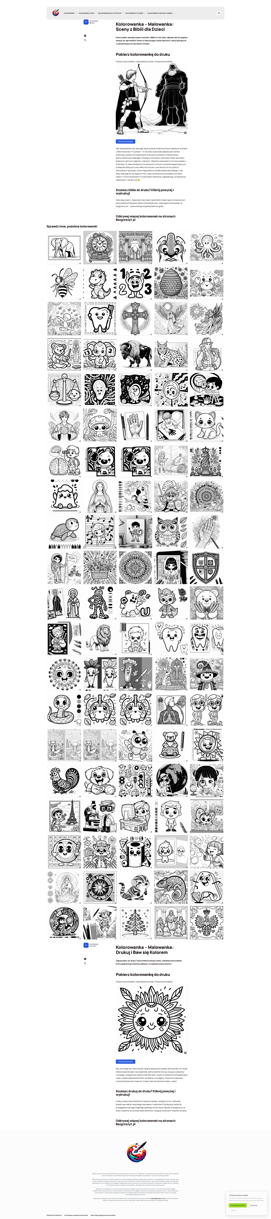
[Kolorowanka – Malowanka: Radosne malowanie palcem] (64, 496)
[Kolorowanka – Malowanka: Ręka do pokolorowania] (135, 425)
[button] (219, 13)
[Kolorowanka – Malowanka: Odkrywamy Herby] (206, 567)
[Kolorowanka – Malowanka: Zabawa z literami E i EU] (135, 603)
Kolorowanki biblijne (93, 22)
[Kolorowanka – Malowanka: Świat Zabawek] (171, 745)
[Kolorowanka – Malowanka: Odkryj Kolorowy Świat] (206, 780)
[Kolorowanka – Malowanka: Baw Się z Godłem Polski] (206, 922)
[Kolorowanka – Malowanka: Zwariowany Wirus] (64, 674)
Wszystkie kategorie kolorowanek (103, 1215)
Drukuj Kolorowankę (163, 61)
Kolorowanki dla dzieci (93, 945)
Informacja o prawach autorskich (76, 1215)
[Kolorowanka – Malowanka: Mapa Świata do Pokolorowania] (135, 532)
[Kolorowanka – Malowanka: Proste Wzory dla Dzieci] (206, 425)
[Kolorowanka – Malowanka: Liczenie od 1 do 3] (100, 354)
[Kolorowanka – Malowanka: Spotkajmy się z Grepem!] (100, 603)
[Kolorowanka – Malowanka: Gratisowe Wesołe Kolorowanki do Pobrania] (100, 780)
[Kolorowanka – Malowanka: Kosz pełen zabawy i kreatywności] (100, 567)
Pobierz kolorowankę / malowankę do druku (135, 61)
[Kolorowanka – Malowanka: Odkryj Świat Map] (171, 460)
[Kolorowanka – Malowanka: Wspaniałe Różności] (171, 674)
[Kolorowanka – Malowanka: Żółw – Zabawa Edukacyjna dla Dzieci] (64, 532)
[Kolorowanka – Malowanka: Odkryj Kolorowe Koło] (206, 496)
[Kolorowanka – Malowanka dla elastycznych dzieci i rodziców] (64, 318)
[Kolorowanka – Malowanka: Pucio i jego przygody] (171, 851)
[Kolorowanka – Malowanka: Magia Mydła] (206, 851)
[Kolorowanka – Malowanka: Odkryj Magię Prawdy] (64, 425)
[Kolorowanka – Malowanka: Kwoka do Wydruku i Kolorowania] (64, 780)
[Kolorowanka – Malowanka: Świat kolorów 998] (64, 354)
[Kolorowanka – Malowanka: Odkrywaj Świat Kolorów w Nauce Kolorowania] (64, 745)
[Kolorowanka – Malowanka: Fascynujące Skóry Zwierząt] (135, 887)
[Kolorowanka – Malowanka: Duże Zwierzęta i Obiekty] (64, 247)
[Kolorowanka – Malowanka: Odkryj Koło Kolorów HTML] (64, 922)
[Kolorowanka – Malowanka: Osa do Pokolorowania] (64, 283)
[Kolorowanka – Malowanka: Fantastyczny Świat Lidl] (135, 496)
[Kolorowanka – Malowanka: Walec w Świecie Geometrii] (135, 851)
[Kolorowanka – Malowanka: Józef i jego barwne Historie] (100, 922)
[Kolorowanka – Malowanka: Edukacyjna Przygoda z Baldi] (100, 851)
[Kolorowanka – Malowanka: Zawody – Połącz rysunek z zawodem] (206, 354)
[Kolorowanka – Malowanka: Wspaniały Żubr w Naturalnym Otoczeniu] (135, 354)
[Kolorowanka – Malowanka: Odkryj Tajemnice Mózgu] (64, 460)
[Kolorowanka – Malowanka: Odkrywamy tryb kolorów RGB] (206, 389)
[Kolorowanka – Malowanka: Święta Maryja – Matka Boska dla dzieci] (64, 887)
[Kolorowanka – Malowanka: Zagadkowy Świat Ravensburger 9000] (206, 674)
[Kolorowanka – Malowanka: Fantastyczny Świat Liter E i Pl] (171, 603)
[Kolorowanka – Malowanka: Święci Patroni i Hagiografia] (64, 603)
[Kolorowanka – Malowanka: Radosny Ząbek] (171, 638)
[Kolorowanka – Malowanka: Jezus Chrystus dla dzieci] (171, 922)
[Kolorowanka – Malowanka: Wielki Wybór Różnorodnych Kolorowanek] (206, 603)
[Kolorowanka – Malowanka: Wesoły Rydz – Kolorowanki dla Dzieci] (100, 425)
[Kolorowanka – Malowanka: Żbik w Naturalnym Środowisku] (171, 354)
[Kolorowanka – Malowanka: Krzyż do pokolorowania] (135, 318)
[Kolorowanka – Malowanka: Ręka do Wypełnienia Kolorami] (206, 532)
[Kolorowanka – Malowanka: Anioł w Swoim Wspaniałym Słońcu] (171, 318)
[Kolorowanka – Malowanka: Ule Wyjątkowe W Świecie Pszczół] (171, 283)
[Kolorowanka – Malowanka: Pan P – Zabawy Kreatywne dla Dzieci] (206, 709)
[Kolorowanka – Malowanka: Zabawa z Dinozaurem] (100, 283)
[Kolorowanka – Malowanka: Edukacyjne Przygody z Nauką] (100, 816)
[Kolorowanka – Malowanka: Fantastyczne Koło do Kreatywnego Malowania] (135, 567)
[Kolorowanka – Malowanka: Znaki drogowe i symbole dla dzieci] (135, 780)
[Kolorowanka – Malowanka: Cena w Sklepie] (171, 567)
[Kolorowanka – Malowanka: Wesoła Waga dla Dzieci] (64, 389)
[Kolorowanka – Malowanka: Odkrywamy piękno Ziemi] (171, 780)
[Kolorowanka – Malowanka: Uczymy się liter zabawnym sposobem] (206, 745)
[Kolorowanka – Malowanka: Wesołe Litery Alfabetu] (206, 887)
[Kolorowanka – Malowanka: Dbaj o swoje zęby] (100, 318)
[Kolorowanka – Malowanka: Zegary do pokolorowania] (100, 247)
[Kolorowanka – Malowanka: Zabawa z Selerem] (135, 674)
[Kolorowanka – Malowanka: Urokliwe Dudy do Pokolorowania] (64, 638)
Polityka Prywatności (54, 1215)
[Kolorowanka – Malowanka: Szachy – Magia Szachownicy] (206, 460)
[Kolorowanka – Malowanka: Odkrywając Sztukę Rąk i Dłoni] (171, 425)
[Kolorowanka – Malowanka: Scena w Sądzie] (135, 247)
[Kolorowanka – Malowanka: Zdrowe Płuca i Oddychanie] (100, 709)
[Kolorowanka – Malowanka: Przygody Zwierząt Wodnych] (206, 247)
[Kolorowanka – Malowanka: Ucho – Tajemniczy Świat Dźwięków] (100, 389)
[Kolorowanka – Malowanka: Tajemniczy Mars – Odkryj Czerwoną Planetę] (64, 567)
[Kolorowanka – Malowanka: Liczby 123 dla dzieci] (135, 283)
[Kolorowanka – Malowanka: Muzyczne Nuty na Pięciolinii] (100, 532)
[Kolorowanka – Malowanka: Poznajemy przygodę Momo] (100, 460)
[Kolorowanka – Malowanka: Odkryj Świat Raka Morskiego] (206, 283)
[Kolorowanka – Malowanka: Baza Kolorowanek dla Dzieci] (100, 638)
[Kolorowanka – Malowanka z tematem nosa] (171, 247)
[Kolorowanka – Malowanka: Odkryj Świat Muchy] (135, 745)
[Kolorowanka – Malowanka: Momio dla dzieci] (171, 816)
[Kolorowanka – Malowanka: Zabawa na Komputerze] (135, 816)
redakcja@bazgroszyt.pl (158, 1198)
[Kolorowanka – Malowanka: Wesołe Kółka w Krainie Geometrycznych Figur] (100, 887)
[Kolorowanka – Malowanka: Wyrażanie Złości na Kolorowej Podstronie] (135, 638)
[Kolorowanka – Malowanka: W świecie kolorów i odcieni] (206, 816)
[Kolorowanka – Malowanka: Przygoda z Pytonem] (64, 709)
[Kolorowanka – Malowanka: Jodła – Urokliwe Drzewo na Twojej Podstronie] (135, 922)
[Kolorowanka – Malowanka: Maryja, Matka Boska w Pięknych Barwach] (100, 496)
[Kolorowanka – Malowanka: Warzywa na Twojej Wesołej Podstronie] (100, 674)
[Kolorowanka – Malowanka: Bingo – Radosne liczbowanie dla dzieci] (64, 851)
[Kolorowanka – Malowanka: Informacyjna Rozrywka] (171, 532)
